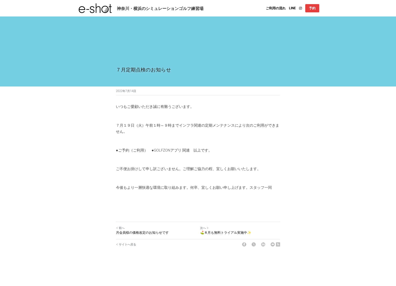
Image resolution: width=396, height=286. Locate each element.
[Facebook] (244, 244)
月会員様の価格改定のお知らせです (142, 232)
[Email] (273, 244)
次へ (203, 228)
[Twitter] (254, 244)
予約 (312, 8)
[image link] (95, 8)
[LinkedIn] (263, 244)
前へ (122, 228)
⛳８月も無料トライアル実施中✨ (225, 232)
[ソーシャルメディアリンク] (300, 8)
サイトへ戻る (127, 244)
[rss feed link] (278, 244)
